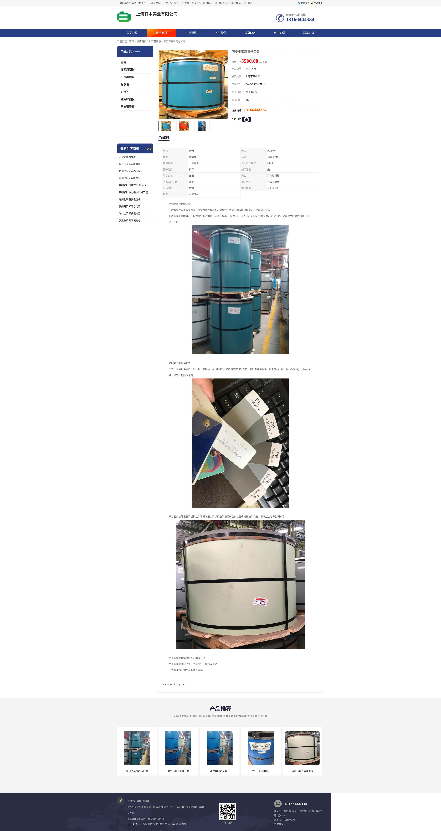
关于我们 (220, 32)
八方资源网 (146, 824)
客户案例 (279, 32)
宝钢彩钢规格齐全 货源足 (132, 185)
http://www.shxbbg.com (173, 684)
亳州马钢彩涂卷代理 (130, 171)
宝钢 (123, 62)
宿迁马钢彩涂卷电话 (261, 771)
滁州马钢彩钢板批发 (130, 178)
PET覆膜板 (155, 41)
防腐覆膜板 (128, 106)
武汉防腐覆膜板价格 (130, 220)
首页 (131, 41)
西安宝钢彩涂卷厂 (178, 771)
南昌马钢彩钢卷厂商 (137, 771)
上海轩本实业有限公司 (186, 807)
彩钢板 (125, 84)
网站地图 (181, 824)
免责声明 (158, 824)
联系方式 (308, 32)
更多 (149, 148)
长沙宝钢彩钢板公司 (130, 164)
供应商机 (161, 32)
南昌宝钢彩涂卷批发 (302, 771)
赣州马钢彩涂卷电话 (130, 206)
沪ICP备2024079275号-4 (162, 807)
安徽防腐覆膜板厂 (128, 157)
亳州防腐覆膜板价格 (130, 199)
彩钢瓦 (125, 91)
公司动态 (249, 32)
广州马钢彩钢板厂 (219, 771)
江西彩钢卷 (128, 69)
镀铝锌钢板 (128, 99)
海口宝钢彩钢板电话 (130, 213)
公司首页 (132, 32)
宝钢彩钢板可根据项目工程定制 (135, 192)
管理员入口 (169, 824)
